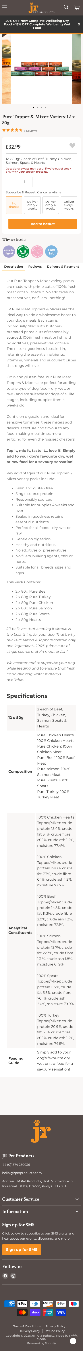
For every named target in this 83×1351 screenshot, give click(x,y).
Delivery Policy (29, 1331)
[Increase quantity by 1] (38, 182)
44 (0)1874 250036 (16, 1165)
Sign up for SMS (21, 1249)
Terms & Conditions (27, 1326)
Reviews (35, 267)
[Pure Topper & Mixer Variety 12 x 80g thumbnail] (34, 107)
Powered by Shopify (41, 1343)
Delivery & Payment (63, 267)
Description (13, 267)
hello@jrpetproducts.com (22, 1173)
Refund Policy (55, 1331)
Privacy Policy (55, 1326)
